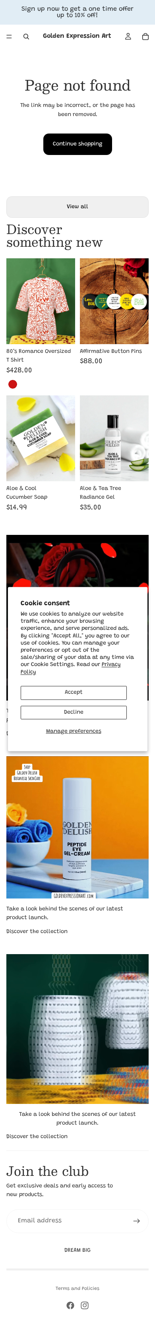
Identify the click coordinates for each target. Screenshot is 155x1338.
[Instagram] (84, 1305)
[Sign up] (136, 1221)
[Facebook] (70, 1305)
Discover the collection (37, 932)
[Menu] (9, 36)
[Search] (26, 36)
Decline (73, 712)
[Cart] (145, 36)
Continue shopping (78, 144)
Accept (74, 692)
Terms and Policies (77, 1288)
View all (77, 207)
